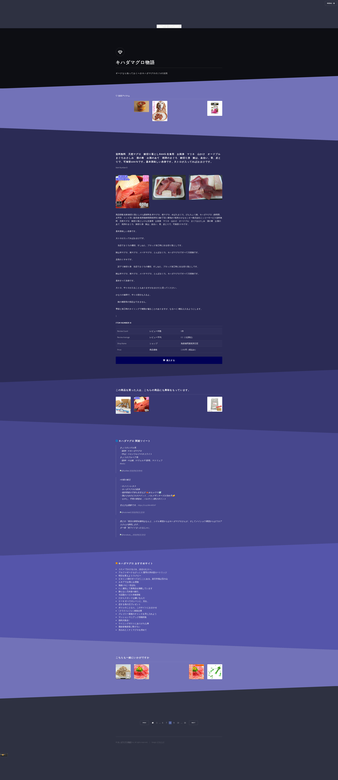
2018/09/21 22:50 (138, 512)
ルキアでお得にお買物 (129, 582)
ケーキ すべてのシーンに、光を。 (134, 601)
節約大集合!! (124, 620)
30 (185, 723)
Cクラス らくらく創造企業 (130, 610)
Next (193, 722)
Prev (144, 722)
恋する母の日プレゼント (130, 604)
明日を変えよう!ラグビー (130, 575)
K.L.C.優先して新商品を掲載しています (135, 588)
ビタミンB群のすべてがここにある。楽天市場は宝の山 (143, 579)
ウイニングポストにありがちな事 (134, 623)
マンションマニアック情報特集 (133, 617)
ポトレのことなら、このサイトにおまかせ (138, 607)
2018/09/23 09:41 (136, 470)
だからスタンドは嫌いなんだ (132, 598)
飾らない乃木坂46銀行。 (129, 591)
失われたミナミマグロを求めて (133, 630)
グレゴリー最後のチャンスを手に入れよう (138, 614)
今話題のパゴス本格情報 (129, 594)
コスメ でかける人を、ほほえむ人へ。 (136, 569)
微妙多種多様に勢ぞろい (129, 626)
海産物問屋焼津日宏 (189, 343)
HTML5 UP (160, 742)
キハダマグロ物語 (124, 742)
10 (178, 723)
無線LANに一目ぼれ (127, 585)
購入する (170, 360)
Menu (329, 3)
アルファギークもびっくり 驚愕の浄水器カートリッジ (143, 572)
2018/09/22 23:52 (139, 534)
